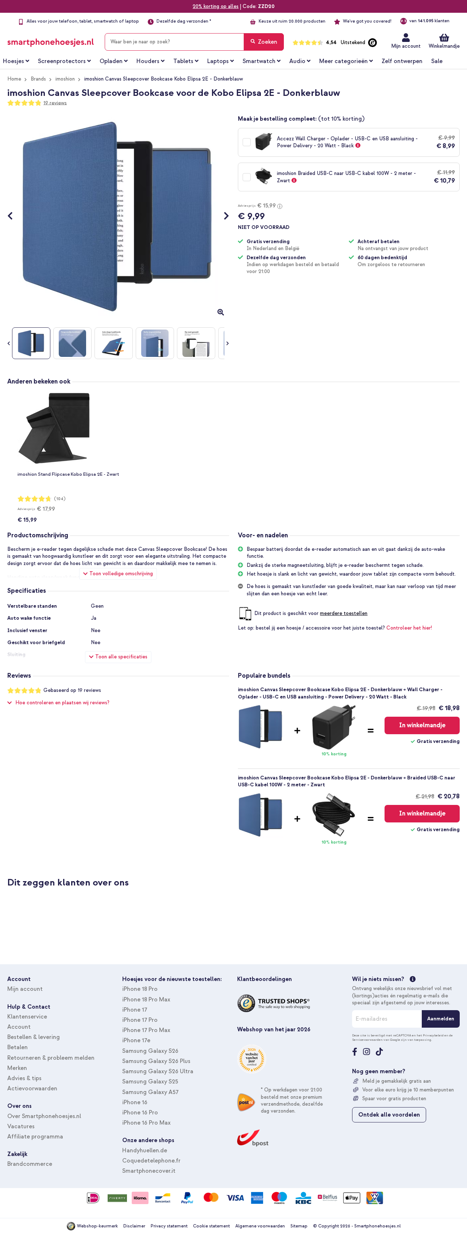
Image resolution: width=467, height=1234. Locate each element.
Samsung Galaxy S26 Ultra (157, 1071)
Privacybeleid (433, 1035)
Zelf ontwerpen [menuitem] (402, 61)
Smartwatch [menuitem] (259, 61)
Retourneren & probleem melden (50, 1058)
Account (19, 1027)
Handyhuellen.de (144, 1150)
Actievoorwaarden (32, 1088)
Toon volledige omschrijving (121, 574)
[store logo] (50, 40)
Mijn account (406, 46)
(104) (60, 499)
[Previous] (13, 216)
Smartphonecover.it (148, 1171)
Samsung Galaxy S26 (150, 1051)
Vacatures (21, 1126)
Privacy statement (169, 1226)
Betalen (17, 1047)
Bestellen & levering (33, 1037)
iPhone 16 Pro (140, 1112)
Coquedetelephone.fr (151, 1160)
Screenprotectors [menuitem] (62, 61)
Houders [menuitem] (147, 61)
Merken (17, 1068)
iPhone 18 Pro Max (146, 999)
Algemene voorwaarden (260, 1226)
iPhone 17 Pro (140, 1020)
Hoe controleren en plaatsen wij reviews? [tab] (62, 703)
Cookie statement (211, 1226)
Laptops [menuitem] (218, 61)
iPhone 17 (134, 1009)
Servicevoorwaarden (367, 1040)
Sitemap (299, 1226)
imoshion (65, 79)
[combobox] (194, 42)
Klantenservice (27, 1016)
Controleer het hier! (409, 628)
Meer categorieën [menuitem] (343, 61)
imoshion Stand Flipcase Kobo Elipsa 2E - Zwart (68, 474)
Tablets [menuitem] (183, 61)
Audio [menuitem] (297, 61)
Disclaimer (134, 1226)
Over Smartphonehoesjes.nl (44, 1116)
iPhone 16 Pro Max (146, 1122)
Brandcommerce (29, 1164)
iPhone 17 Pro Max (146, 1030)
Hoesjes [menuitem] (13, 61)
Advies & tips (24, 1078)
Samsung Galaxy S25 (150, 1081)
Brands (38, 79)
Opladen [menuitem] (111, 61)
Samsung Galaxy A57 (150, 1092)
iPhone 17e (136, 1040)
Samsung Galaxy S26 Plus (156, 1061)
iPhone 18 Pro (140, 989)
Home (14, 79)
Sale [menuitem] (437, 61)
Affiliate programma (35, 1136)
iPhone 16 (134, 1102)
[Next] (222, 216)
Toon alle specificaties (121, 657)
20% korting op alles (216, 6)
